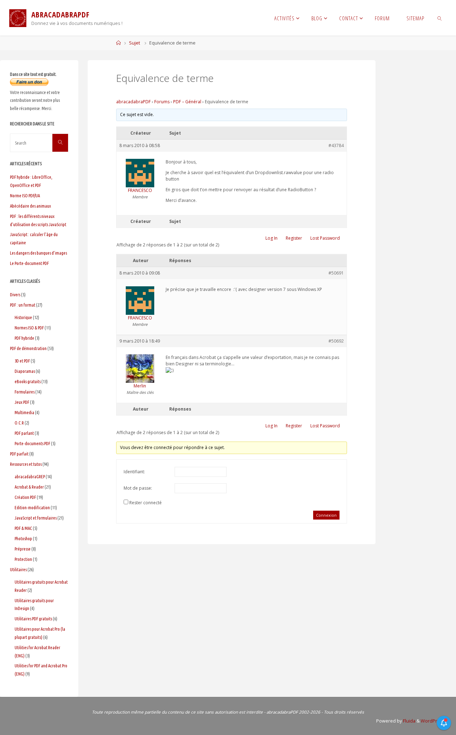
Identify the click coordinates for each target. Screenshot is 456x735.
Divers (15, 294)
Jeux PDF (22, 402)
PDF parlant (24, 433)
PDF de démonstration (28, 348)
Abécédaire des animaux (30, 205)
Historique (23, 317)
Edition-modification (32, 507)
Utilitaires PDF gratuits (33, 618)
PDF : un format (22, 304)
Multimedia (24, 412)
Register (294, 238)
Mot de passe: (138, 488)
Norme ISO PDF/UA (25, 195)
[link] (440, 18)
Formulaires (25, 391)
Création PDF (25, 497)
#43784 (336, 145)
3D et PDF (22, 360)
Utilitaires (18, 569)
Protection (23, 559)
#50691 (336, 273)
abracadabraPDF (133, 102)
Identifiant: (134, 472)
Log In (271, 238)
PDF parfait (19, 453)
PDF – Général (187, 102)
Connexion (326, 515)
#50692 (336, 341)
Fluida (408, 721)
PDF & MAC (23, 528)
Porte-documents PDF (32, 443)
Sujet (134, 43)
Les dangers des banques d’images (38, 252)
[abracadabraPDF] (17, 17)
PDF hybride (24, 337)
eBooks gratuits (28, 381)
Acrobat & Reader (29, 486)
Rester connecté (145, 503)
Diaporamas (25, 371)
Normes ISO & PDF (29, 327)
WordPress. (433, 721)
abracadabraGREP (30, 476)
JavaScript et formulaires (36, 517)
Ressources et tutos (26, 464)
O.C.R (19, 422)
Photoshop (23, 538)
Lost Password (325, 238)
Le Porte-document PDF (29, 263)
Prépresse (23, 548)
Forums (162, 102)
